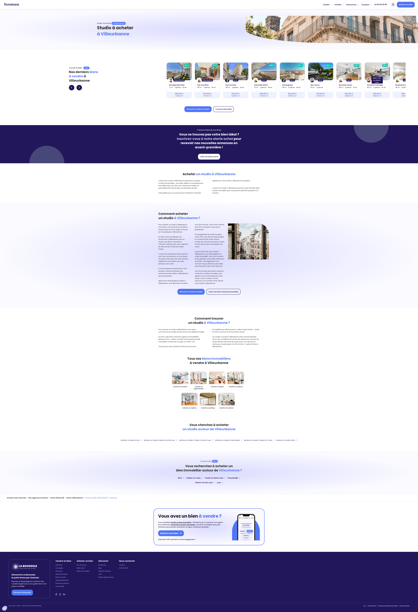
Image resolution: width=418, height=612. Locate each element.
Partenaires (102, 565)
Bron (180, 478)
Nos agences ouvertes (38, 498)
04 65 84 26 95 (380, 4)
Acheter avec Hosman (16, 498)
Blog (99, 568)
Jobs (100, 574)
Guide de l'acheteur (83, 571)
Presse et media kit (104, 571)
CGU (364, 606)
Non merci (10, 601)
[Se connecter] (393, 4)
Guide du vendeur (61, 574)
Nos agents (59, 568)
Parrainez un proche (62, 583)
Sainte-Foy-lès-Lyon (204, 482)
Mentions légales (404, 606)
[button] (4, 608)
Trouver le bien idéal (223, 109)
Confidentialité (371, 606)
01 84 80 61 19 (123, 568)
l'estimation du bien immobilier (182, 525)
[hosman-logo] (11, 4)
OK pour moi (40, 601)
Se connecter (60, 586)
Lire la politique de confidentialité (15, 594)
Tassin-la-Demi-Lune (214, 478)
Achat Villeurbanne (74, 498)
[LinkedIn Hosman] (64, 594)
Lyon (219, 482)
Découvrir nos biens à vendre (198, 109)
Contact (122, 565)
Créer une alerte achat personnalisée (223, 292)
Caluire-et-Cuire (193, 478)
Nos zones (59, 571)
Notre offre (59, 565)
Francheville (233, 478)
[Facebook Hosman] (56, 594)
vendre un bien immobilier (181, 522)
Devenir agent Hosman (106, 577)
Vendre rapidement (62, 580)
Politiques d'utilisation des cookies (388, 606)
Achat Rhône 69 (57, 498)
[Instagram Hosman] (60, 594)
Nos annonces (81, 565)
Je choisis (25, 601)
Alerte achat (81, 568)
